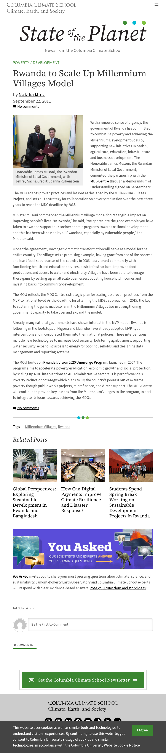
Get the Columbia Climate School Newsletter (84, 680)
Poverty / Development (36, 62)
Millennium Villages (40, 427)
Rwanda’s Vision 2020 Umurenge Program (75, 362)
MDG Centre (99, 181)
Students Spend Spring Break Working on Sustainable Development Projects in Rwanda (129, 502)
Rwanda (64, 427)
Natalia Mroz (32, 94)
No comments (28, 106)
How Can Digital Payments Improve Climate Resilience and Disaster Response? (81, 499)
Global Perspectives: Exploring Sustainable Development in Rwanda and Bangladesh (34, 502)
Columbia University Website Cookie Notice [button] (105, 745)
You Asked (21, 576)
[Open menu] (156, 5)
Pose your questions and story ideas (118, 588)
